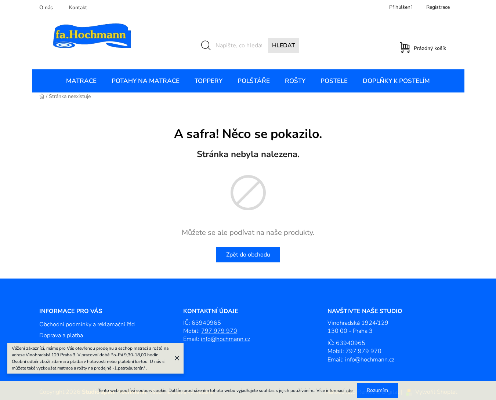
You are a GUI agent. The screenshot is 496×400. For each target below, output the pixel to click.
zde (348, 390)
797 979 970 (219, 331)
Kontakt (78, 7)
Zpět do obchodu (248, 255)
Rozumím (377, 390)
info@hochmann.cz (225, 339)
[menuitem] (81, 81)
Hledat (283, 45)
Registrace (438, 7)
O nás (46, 7)
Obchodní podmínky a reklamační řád (87, 324)
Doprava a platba (61, 335)
